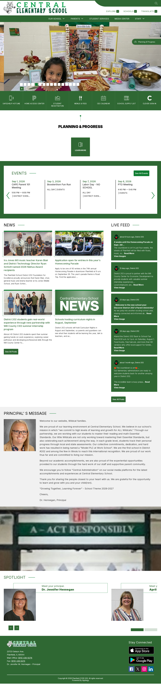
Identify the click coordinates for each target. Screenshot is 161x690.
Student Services (99, 19)
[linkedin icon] (151, 671)
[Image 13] (66, 84)
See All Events (141, 173)
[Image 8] (47, 84)
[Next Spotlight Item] (16, 627)
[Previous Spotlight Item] (10, 627)
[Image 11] (59, 84)
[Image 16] (77, 84)
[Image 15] (74, 84)
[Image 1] (21, 84)
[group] (56, 602)
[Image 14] (70, 84)
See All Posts (11, 351)
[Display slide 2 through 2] (150, 629)
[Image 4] (32, 84)
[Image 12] (62, 84)
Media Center (122, 19)
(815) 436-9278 (25, 658)
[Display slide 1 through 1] (137, 629)
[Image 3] (28, 84)
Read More (129, 253)
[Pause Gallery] (22, 89)
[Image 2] (25, 84)
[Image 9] (51, 84)
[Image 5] (36, 84)
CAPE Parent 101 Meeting (21, 186)
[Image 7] (44, 84)
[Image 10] (55, 84)
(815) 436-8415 (18, 661)
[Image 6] (40, 84)
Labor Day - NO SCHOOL (91, 186)
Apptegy (85, 680)
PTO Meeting (126, 184)
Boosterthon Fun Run (59, 184)
